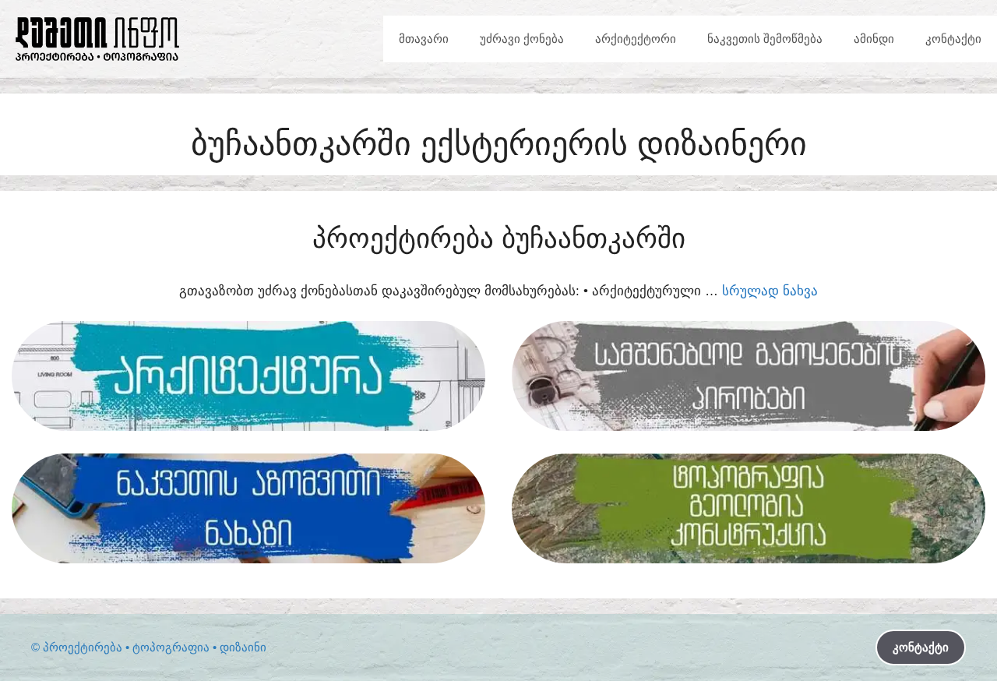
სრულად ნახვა (770, 291)
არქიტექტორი (635, 38)
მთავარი (424, 38)
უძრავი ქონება (522, 38)
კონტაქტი (953, 38)
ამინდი (874, 38)
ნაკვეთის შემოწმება (765, 38)
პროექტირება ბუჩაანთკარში (498, 238)
